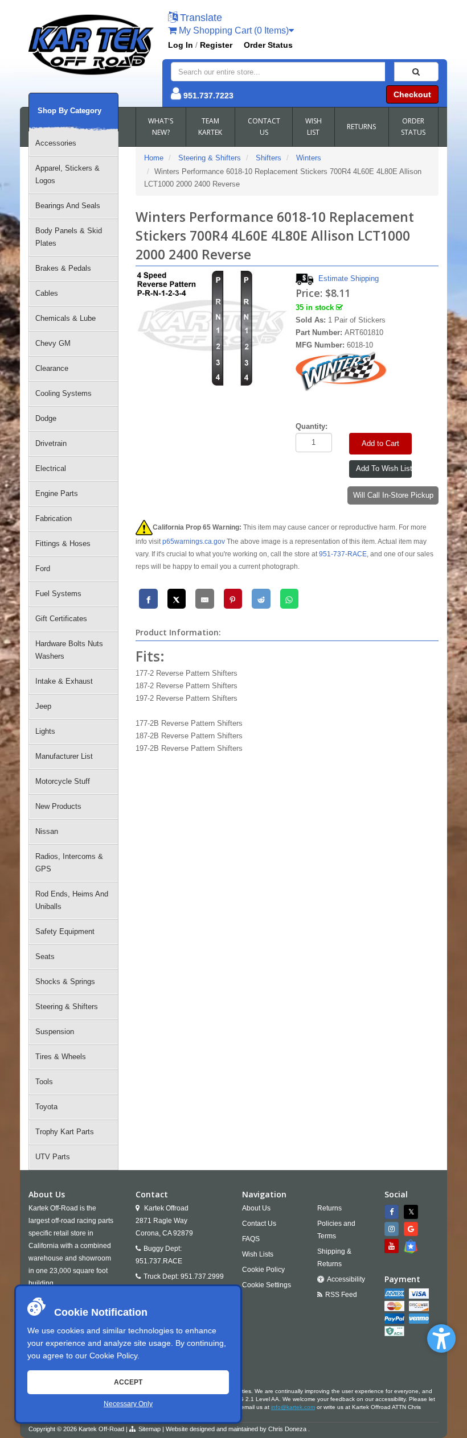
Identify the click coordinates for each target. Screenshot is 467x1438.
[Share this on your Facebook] (148, 599)
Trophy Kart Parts (64, 1131)
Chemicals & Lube (65, 318)
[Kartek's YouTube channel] (393, 1246)
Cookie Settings (266, 1285)
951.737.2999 (202, 1276)
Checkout (412, 94)
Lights (45, 731)
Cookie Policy (113, 1355)
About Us (256, 1208)
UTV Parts (52, 1156)
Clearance (51, 368)
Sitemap (149, 1428)
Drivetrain (51, 443)
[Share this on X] (176, 599)
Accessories (55, 143)
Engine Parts (56, 493)
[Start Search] (416, 71)
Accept (128, 1382)
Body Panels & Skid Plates (68, 236)
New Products (58, 806)
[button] (441, 1338)
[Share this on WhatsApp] (289, 599)
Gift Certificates (61, 618)
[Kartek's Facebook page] (393, 1212)
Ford (42, 568)
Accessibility (346, 1279)
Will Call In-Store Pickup (393, 495)
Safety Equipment (65, 931)
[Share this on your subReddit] (261, 599)
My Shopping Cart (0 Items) (233, 30)
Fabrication (53, 518)
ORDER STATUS (413, 126)
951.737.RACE (159, 1261)
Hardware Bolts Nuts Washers (69, 649)
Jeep (43, 706)
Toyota (46, 1106)
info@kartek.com (293, 1407)
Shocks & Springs (65, 981)
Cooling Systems (63, 393)
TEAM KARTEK (210, 126)
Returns (329, 1208)
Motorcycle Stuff (62, 781)
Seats (45, 956)
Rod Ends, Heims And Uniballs (71, 900)
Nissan (46, 831)
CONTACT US (264, 126)
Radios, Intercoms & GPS (69, 862)
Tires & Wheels (60, 1056)
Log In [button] (180, 44)
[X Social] (412, 1212)
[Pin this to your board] (233, 599)
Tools (44, 1081)
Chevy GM (53, 343)
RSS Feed (341, 1295)
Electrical (50, 468)
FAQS (251, 1239)
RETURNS (361, 126)
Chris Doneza (287, 1428)
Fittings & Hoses (63, 543)
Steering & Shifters (66, 1006)
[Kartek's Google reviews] (412, 1229)
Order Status (268, 44)
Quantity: (311, 426)
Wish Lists (257, 1254)
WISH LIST (313, 126)
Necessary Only (128, 1404)
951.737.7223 (208, 95)
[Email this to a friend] (204, 599)
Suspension (54, 1031)
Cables (46, 293)
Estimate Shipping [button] (348, 278)
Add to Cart (380, 443)
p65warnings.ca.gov (193, 542)
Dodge (45, 418)
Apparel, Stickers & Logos (67, 174)
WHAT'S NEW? (160, 126)
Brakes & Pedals (63, 268)
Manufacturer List (64, 756)
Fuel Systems (58, 593)
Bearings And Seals (67, 205)
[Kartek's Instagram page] (393, 1229)
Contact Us (259, 1224)
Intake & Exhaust (64, 681)
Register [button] (216, 44)
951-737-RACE (343, 554)
